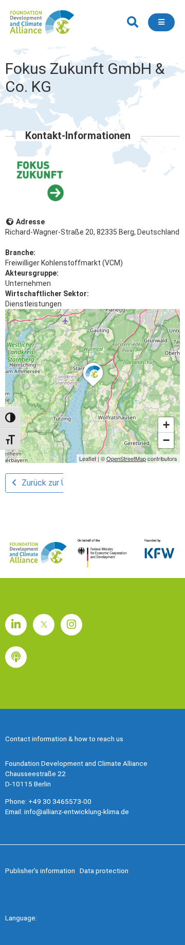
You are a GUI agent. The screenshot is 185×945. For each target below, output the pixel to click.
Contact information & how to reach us (64, 739)
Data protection (104, 870)
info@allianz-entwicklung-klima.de (76, 811)
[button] (132, 22)
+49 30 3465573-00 (59, 801)
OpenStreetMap (126, 458)
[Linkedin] (16, 624)
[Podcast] (16, 657)
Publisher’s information (40, 870)
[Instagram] (71, 624)
